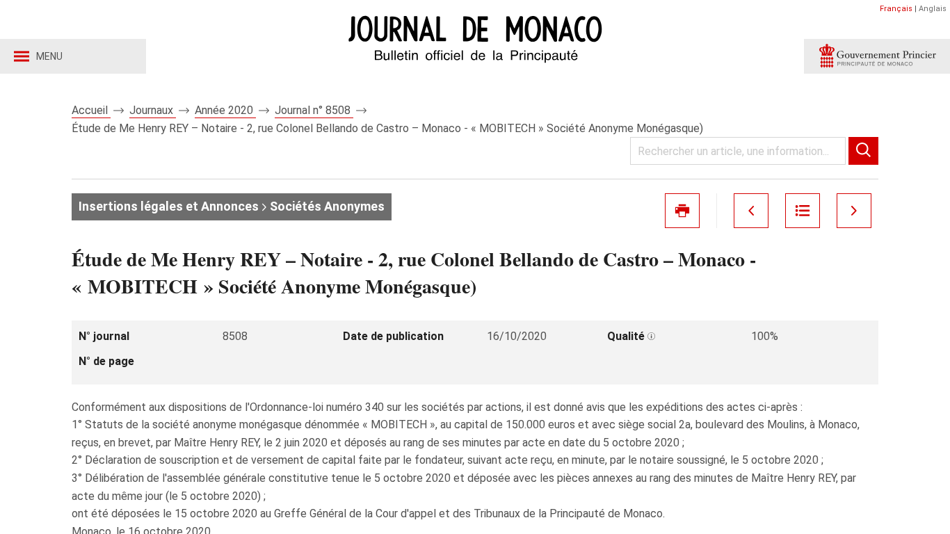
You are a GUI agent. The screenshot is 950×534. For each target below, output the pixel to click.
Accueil (91, 110)
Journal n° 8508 (314, 110)
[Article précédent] (751, 210)
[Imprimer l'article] (682, 210)
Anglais (933, 8)
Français (896, 8)
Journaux (152, 110)
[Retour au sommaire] (802, 210)
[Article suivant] (854, 210)
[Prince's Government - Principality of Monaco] (877, 56)
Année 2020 (225, 110)
